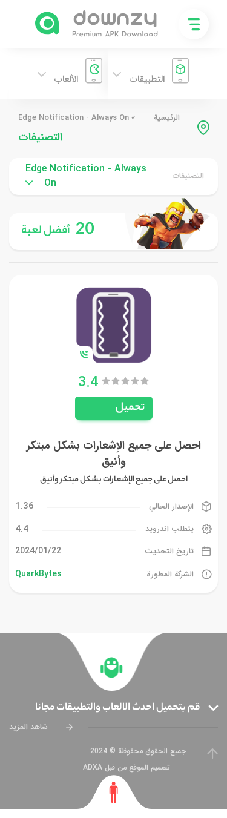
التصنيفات (188, 176)
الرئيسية (167, 117)
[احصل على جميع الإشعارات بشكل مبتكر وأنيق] (114, 324)
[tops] (113, 231)
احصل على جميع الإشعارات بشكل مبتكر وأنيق (114, 453)
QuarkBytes (38, 574)
